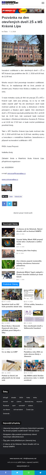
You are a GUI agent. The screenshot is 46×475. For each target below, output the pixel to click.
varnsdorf (22, 405)
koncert (5, 401)
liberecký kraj (29, 401)
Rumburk (6, 405)
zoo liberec (6, 409)
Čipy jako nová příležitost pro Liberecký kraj (19, 440)
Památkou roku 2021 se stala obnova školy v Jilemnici (33, 354)
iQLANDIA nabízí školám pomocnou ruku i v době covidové (34, 378)
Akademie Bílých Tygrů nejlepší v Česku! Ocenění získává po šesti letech (30, 274)
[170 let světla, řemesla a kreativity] (34, 294)
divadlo (13, 397)
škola (11, 196)
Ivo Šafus (5, 31)
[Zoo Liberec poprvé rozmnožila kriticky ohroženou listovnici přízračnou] (8, 264)
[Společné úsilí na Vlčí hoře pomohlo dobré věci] (12, 294)
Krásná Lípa (18, 196)
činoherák (6, 413)
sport (13, 405)
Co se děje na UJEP (9, 352)
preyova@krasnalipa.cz (16, 173)
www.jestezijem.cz (23, 466)
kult (12, 401)
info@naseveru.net (29, 458)
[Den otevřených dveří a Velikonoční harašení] (34, 316)
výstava (30, 405)
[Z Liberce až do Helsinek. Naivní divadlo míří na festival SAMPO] (8, 232)
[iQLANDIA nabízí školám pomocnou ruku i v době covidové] (34, 365)
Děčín (21, 397)
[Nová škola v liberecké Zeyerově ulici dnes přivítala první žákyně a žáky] (12, 316)
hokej (28, 397)
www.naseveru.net (16, 458)
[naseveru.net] (10, 3)
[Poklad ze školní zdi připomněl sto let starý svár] (12, 365)
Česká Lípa (29, 409)
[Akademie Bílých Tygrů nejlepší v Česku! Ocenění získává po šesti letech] (8, 275)
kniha (35, 397)
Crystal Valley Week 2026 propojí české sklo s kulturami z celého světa (30, 241)
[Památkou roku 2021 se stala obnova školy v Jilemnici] (34, 342)
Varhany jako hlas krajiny (27, 250)
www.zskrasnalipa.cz (10, 179)
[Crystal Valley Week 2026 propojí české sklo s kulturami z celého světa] (8, 242)
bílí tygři (5, 397)
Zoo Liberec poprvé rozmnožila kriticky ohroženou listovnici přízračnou (29, 263)
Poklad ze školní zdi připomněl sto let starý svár (11, 378)
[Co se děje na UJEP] (12, 342)
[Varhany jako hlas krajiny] (8, 253)
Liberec (19, 401)
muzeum (39, 401)
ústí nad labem (18, 409)
